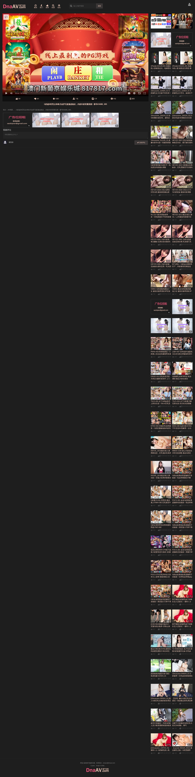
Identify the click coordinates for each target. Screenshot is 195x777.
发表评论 (142, 142)
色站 (59, 7)
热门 (41, 7)
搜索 (99, 6)
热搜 (53, 7)
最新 (35, 7)
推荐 (47, 7)
